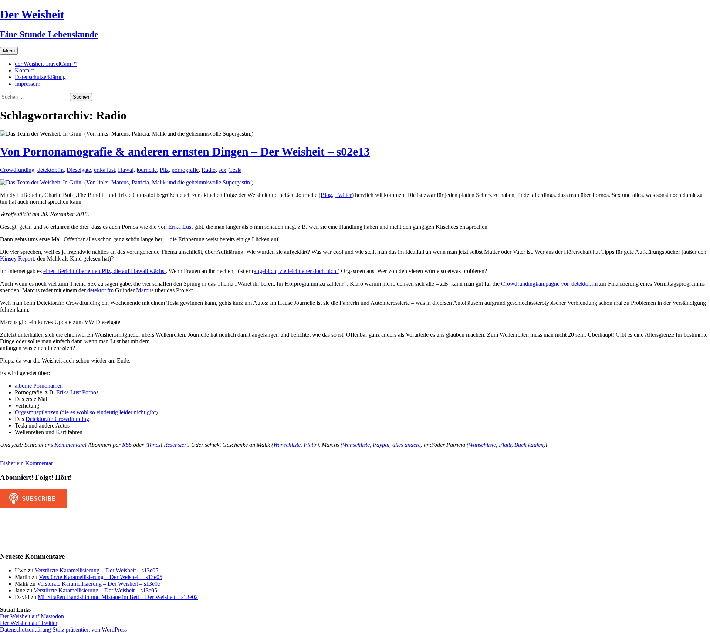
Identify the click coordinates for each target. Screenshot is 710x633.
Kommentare (69, 445)
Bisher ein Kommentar (26, 463)
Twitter (343, 195)
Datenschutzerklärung (40, 77)
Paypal (381, 445)
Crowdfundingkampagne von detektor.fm (549, 283)
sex (222, 170)
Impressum (27, 84)
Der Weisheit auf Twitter (28, 623)
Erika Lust (180, 227)
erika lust (104, 170)
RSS (127, 445)
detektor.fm (50, 170)
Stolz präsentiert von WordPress (90, 629)
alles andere (406, 445)
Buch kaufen (529, 445)
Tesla (235, 170)
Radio (209, 170)
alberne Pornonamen (39, 385)
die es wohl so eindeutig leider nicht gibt (109, 412)
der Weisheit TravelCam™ (46, 64)
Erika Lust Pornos (77, 392)
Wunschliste (356, 445)
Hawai (125, 170)
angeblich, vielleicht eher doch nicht (296, 271)
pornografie (185, 170)
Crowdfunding (17, 170)
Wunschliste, (287, 445)
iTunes (152, 445)
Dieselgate (79, 170)
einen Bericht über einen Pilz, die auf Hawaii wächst (104, 271)
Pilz (164, 170)
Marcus (144, 290)
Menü (9, 51)
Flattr (310, 445)
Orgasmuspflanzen (36, 412)
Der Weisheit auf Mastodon (32, 616)
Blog (326, 195)
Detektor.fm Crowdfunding (57, 419)
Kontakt (24, 70)
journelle (146, 170)
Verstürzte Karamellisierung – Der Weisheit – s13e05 (96, 570)
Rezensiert (176, 445)
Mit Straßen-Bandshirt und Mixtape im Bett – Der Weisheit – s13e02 (118, 597)
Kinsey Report (17, 258)
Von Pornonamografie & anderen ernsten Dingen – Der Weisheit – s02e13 (185, 151)
